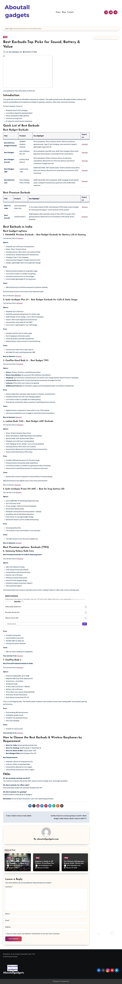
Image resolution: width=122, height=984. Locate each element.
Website (8, 927)
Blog (64, 12)
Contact (70, 12)
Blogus (56, 981)
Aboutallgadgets (13, 972)
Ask (84, 624)
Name (7, 914)
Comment (9, 887)
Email (7, 920)
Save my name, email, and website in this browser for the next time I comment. (33, 934)
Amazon (85, 144)
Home (58, 12)
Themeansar (65, 981)
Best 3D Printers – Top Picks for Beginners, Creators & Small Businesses (18, 863)
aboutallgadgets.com (15, 52)
